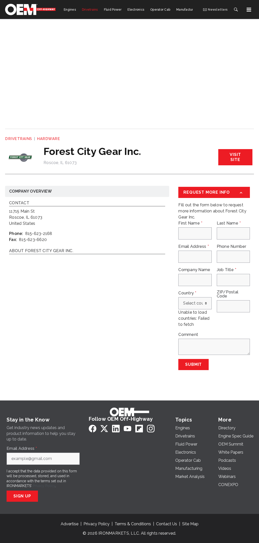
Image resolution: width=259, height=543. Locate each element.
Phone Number (231, 247)
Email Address (193, 247)
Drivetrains (18, 138)
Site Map (190, 523)
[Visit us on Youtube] (127, 428)
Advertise (69, 523)
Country (187, 293)
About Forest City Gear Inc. (41, 251)
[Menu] (249, 10)
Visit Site (235, 157)
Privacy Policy (44, 486)
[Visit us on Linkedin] (116, 428)
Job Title (226, 270)
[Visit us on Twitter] (104, 428)
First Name (190, 223)
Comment (188, 335)
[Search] (236, 10)
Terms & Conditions (133, 523)
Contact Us (166, 523)
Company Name (194, 270)
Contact (19, 203)
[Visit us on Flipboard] (139, 428)
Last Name (229, 223)
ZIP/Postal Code (228, 294)
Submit (193, 364)
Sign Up (22, 496)
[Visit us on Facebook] (92, 428)
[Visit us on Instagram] (151, 428)
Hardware (48, 138)
